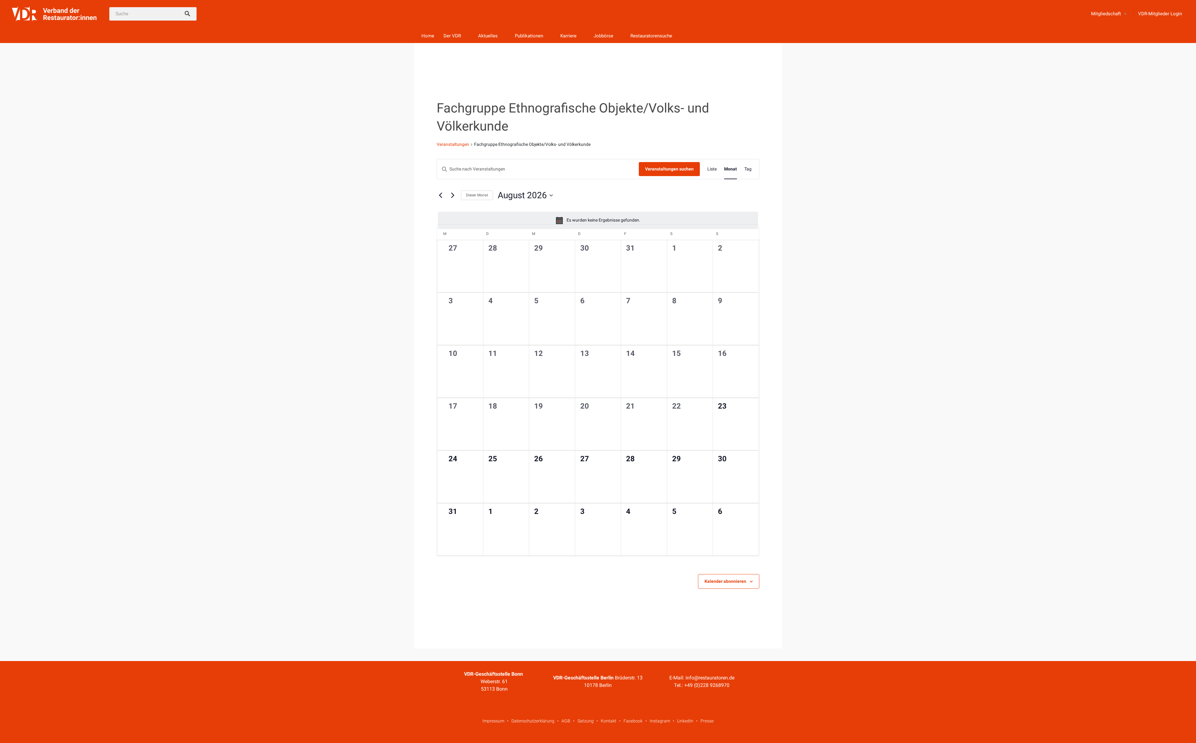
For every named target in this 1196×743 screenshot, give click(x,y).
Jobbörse (603, 36)
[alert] (598, 220)
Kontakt (608, 720)
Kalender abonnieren (725, 581)
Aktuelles (488, 36)
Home (427, 36)
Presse (707, 720)
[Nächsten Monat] (452, 195)
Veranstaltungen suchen (669, 168)
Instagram (660, 720)
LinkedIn (685, 720)
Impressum (493, 720)
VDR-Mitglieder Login (1160, 14)
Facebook (633, 720)
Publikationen (529, 36)
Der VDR (452, 36)
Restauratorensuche (651, 36)
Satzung (585, 720)
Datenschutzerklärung (532, 720)
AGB (566, 720)
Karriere (568, 36)
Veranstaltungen (453, 144)
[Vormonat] (440, 195)
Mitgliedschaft (1106, 14)
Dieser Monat (477, 195)
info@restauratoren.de (710, 678)
